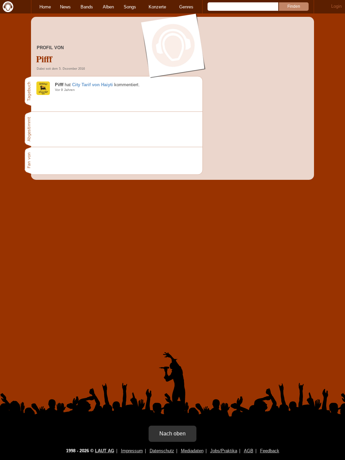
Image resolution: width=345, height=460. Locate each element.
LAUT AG (104, 450)
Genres (186, 6)
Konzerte (157, 6)
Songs (130, 6)
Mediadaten (192, 450)
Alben (108, 6)
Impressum (132, 450)
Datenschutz (162, 450)
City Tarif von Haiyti (92, 84)
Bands (87, 6)
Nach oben (172, 433)
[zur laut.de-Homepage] (6, 6)
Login (336, 6)
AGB (248, 450)
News (65, 6)
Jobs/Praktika (223, 450)
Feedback (269, 450)
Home (45, 6)
